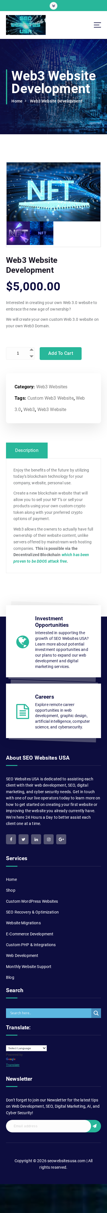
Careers (44, 697)
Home (17, 101)
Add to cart (60, 353)
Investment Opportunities (52, 621)
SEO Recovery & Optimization (32, 912)
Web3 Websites (52, 386)
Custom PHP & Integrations (31, 944)
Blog (10, 977)
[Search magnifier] (96, 1013)
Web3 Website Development (56, 101)
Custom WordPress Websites (32, 901)
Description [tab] (27, 450)
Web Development (22, 955)
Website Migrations (23, 923)
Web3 (29, 409)
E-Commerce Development (29, 934)
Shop (10, 890)
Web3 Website (51, 409)
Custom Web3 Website (50, 398)
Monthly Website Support (28, 966)
